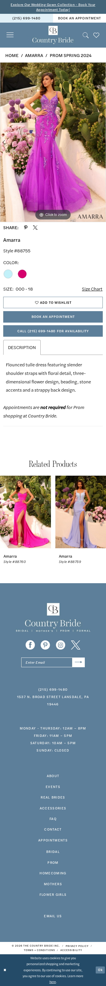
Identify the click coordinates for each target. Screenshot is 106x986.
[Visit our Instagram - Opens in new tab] (60, 645)
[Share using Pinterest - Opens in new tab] (25, 227)
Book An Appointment (53, 316)
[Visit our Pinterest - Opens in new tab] (45, 645)
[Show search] (85, 35)
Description (22, 347)
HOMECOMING (52, 873)
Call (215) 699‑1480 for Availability (53, 330)
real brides (53, 797)
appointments (53, 840)
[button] (10, 35)
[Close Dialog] (5, 970)
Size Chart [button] (92, 289)
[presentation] (25, 512)
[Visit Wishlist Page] (96, 35)
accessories (53, 808)
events (53, 786)
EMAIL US (53, 915)
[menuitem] (26, 18)
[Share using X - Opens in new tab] (35, 227)
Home (12, 55)
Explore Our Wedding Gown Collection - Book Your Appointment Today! (53, 6)
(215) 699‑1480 (26, 18)
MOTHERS (53, 883)
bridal (53, 851)
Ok (100, 969)
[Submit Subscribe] (78, 663)
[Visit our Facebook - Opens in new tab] (30, 645)
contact (53, 829)
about (53, 775)
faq (53, 818)
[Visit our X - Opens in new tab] (75, 645)
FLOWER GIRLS (53, 894)
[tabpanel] (53, 142)
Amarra (34, 55)
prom (52, 862)
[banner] (52, 35)
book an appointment (79, 18)
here (52, 982)
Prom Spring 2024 (71, 55)
